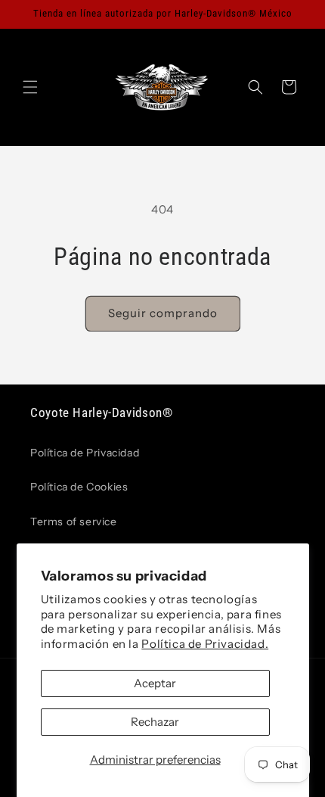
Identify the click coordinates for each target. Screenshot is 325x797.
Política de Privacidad (84, 452)
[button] (30, 87)
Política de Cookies (79, 486)
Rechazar (155, 721)
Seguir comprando (163, 313)
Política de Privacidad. (204, 644)
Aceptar (155, 683)
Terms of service (73, 521)
